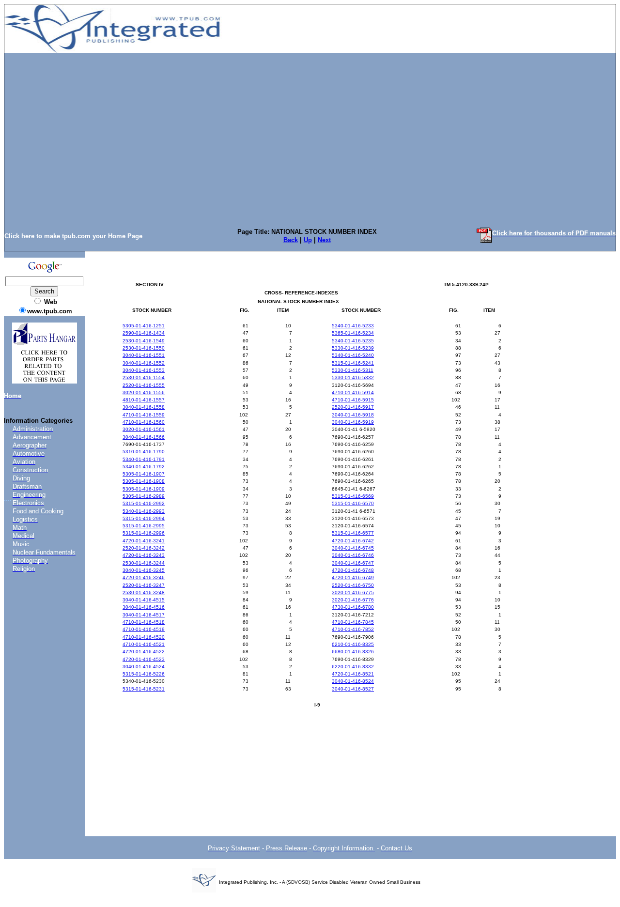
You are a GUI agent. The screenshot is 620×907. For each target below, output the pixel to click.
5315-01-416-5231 (144, 689)
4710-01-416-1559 (144, 414)
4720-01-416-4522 (144, 651)
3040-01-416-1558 (144, 407)
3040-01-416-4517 (144, 614)
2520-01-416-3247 (144, 585)
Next (324, 240)
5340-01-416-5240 (353, 355)
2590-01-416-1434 (144, 333)
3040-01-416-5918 (353, 414)
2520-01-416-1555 (144, 385)
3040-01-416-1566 (144, 437)
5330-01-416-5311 (352, 370)
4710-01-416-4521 (144, 644)
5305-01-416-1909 (144, 489)
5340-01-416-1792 (144, 466)
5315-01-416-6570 (353, 503)
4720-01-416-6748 (353, 570)
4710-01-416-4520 (144, 637)
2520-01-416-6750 (353, 585)
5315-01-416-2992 (144, 503)
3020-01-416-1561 (144, 429)
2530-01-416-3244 (144, 563)
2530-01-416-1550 (144, 348)
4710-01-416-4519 (144, 629)
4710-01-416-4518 (144, 622)
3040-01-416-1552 (144, 363)
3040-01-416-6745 (353, 548)
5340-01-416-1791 (144, 459)
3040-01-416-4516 (144, 607)
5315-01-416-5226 (144, 673)
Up (308, 240)
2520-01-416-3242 (144, 548)
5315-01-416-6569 (353, 496)
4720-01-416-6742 (353, 540)
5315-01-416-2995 (144, 525)
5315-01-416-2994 (144, 518)
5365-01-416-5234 (353, 333)
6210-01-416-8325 (353, 644)
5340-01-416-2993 (144, 511)
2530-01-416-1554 (144, 377)
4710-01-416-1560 (144, 422)
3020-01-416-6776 (353, 599)
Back (290, 240)
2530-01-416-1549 (144, 340)
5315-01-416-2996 (144, 533)
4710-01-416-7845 (353, 622)
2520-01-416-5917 (353, 407)
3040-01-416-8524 (353, 681)
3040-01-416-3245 (144, 570)
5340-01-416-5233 (353, 325)
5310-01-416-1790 (144, 451)
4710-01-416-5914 (353, 392)
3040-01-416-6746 (353, 555)
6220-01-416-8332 (353, 666)
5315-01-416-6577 (353, 533)
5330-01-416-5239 (353, 348)
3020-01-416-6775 (353, 592)
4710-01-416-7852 (353, 629)
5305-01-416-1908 (144, 481)
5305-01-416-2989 (144, 496)
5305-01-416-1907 (144, 474)
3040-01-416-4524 (144, 666)
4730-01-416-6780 (353, 607)
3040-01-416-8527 (353, 689)
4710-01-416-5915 (353, 399)
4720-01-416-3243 (144, 555)
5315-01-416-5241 (353, 363)
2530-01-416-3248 (144, 592)
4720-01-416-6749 (353, 577)
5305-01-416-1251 (144, 325)
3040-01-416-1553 (144, 370)
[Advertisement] (310, 129)
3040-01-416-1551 (144, 355)
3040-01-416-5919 (353, 422)
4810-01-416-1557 (144, 399)
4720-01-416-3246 (144, 577)
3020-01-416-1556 (144, 392)
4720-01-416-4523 (144, 659)
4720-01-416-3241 (144, 540)
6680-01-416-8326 (353, 651)
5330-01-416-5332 (353, 377)
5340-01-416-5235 (353, 340)
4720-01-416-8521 (353, 673)
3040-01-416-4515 (144, 599)
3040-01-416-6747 (353, 563)
